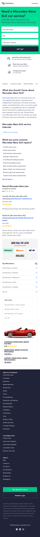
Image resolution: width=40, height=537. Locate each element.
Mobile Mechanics (8, 384)
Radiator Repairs (8, 407)
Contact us (35, 3)
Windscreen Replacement (12, 163)
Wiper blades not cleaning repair (14, 169)
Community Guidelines (9, 444)
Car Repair (6, 378)
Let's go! (20, 49)
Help (4, 460)
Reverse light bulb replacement (13, 172)
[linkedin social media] (20, 529)
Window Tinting (7, 419)
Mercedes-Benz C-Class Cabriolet (15, 305)
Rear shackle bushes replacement (14, 166)
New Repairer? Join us (20, 489)
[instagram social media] (23, 529)
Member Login (20, 495)
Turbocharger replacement (12, 153)
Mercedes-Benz (8, 98)
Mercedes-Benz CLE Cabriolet (14, 313)
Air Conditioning (7, 397)
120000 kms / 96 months (10, 132)
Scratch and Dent (8, 422)
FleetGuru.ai (6, 476)
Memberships (7, 473)
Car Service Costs (8, 375)
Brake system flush (9, 150)
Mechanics (6, 381)
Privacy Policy (7, 438)
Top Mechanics (7, 470)
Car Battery (6, 410)
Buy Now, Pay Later (9, 451)
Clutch (5, 394)
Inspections (6, 429)
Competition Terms (8, 448)
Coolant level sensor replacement (14, 175)
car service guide (30, 105)
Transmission (6, 413)
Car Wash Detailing (8, 426)
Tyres (4, 416)
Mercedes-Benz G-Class (12, 309)
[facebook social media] (17, 529)
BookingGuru (7, 479)
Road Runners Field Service (21, 199)
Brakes (5, 391)
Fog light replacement (10, 156)
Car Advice (6, 466)
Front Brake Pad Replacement (13, 160)
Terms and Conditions (9, 441)
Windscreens (7, 388)
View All (7, 318)
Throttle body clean (9, 147)
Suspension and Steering (10, 400)
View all (4, 292)
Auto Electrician (7, 403)
